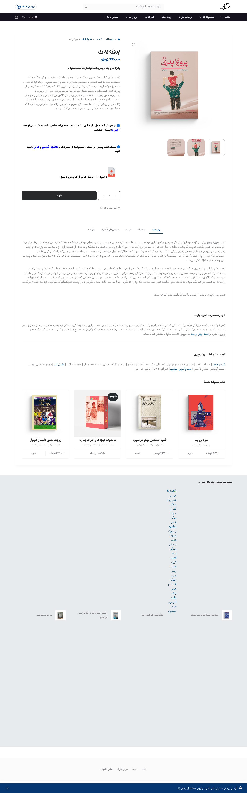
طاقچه (54, 147)
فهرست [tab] (128, 230)
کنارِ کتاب (149, 17)
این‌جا (114, 130)
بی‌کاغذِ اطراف (185, 17)
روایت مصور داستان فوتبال (45, 440)
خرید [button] (138, 453)
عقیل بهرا (59, 365)
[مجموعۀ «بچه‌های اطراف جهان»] (97, 413)
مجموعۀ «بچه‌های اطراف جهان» (97, 440)
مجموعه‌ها (208, 17)
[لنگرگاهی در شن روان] (171, 615)
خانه (144, 769)
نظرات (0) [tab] (91, 230)
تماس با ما (112, 17)
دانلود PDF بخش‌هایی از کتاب (83, 177)
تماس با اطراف (107, 769)
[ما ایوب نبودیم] (60, 615)
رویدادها (166, 17)
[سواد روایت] (201, 413)
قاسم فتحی (218, 365)
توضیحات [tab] (156, 230)
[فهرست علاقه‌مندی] (23, 17)
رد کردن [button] (7, 788)
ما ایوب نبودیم (44, 615)
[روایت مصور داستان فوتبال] (45, 413)
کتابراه (35, 147)
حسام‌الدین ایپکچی (181, 369)
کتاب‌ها (135, 769)
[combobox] (126, 7)
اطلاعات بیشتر (97, 453)
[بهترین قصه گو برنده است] (227, 615)
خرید (59, 196)
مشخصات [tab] (141, 230)
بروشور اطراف (28, 6)
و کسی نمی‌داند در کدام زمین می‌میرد (92, 615)
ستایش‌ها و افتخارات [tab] (110, 230)
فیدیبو (45, 147)
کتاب (227, 17)
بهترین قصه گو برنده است (204, 615)
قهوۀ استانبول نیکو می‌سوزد (149, 440)
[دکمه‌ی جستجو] (86, 7)
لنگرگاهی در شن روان (152, 615)
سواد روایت (202, 440)
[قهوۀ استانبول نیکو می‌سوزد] (149, 413)
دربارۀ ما (133, 17)
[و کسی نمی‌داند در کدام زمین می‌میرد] (116, 615)
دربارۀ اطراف (122, 769)
